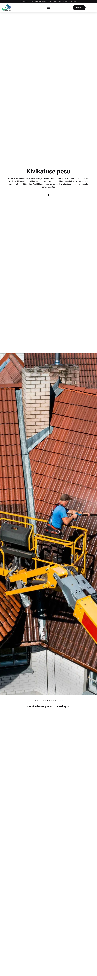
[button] (48, 7)
